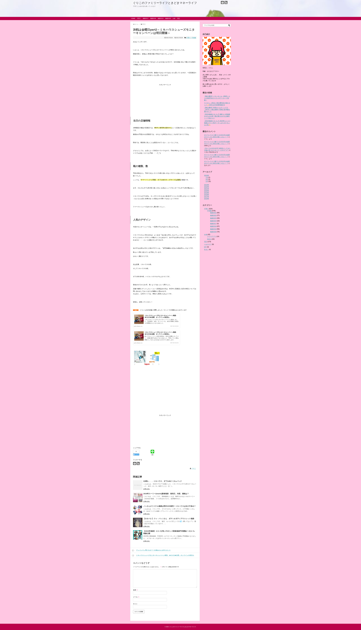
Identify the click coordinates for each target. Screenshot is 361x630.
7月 (207, 177)
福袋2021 (213, 213)
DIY (205, 247)
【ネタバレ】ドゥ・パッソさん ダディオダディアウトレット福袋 (168, 519)
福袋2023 (213, 218)
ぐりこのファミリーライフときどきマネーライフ (165, 2)
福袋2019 (160, 18)
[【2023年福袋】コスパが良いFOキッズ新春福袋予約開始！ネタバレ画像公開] (137, 535)
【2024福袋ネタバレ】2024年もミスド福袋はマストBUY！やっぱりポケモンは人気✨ (217, 123)
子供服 (193, 37)
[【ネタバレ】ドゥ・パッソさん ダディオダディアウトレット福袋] (137, 522)
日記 (178, 18)
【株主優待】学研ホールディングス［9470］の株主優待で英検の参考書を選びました (217, 109)
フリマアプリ (211, 236)
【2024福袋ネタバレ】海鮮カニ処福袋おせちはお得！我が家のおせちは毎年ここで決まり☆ (217, 116)
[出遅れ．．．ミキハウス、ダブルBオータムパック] (137, 485)
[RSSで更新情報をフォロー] (226, 2)
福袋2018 (153, 18)
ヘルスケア (208, 244)
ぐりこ (193, 468)
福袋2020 (168, 18)
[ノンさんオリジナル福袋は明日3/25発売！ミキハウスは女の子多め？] (137, 510)
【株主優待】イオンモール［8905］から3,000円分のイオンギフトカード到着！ (217, 98)
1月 (207, 181)
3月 (207, 179)
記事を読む (146, 489)
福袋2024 (213, 221)
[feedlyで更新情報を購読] (222, 2)
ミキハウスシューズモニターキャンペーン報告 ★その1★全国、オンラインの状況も (165, 555)
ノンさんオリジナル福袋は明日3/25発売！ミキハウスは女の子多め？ (169, 506)
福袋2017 (145, 18)
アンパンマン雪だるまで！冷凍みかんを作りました (153, 550)
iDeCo (209, 239)
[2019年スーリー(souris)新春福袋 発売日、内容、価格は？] (137, 497)
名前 (135, 590)
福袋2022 (213, 215)
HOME (133, 18)
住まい (206, 249)
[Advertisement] (165, 99)
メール (136, 597)
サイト (135, 604)
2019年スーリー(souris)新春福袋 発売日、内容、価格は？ (166, 494)
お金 (174, 18)
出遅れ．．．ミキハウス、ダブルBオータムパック (162, 481)
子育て (139, 18)
